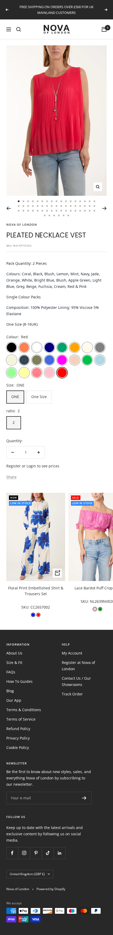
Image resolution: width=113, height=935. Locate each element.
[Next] (104, 208)
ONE (15, 396)
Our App (13, 700)
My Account (72, 653)
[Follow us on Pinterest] (36, 853)
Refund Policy (18, 728)
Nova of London (21, 224)
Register (13, 465)
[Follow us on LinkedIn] (59, 853)
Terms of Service (20, 719)
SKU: (25, 607)
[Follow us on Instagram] (24, 853)
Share (11, 476)
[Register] (84, 798)
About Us (14, 653)
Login (31, 465)
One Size (39, 396)
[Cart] (104, 29)
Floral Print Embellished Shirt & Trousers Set (35, 590)
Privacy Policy (18, 738)
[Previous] (8, 208)
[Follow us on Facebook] (12, 853)
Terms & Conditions (23, 709)
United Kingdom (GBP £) (27, 874)
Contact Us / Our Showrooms (76, 681)
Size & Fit (14, 662)
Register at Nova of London (78, 665)
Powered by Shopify (51, 889)
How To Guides (19, 681)
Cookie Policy (17, 747)
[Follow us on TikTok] (48, 853)
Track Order (72, 693)
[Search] (18, 29)
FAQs (10, 671)
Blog (10, 690)
